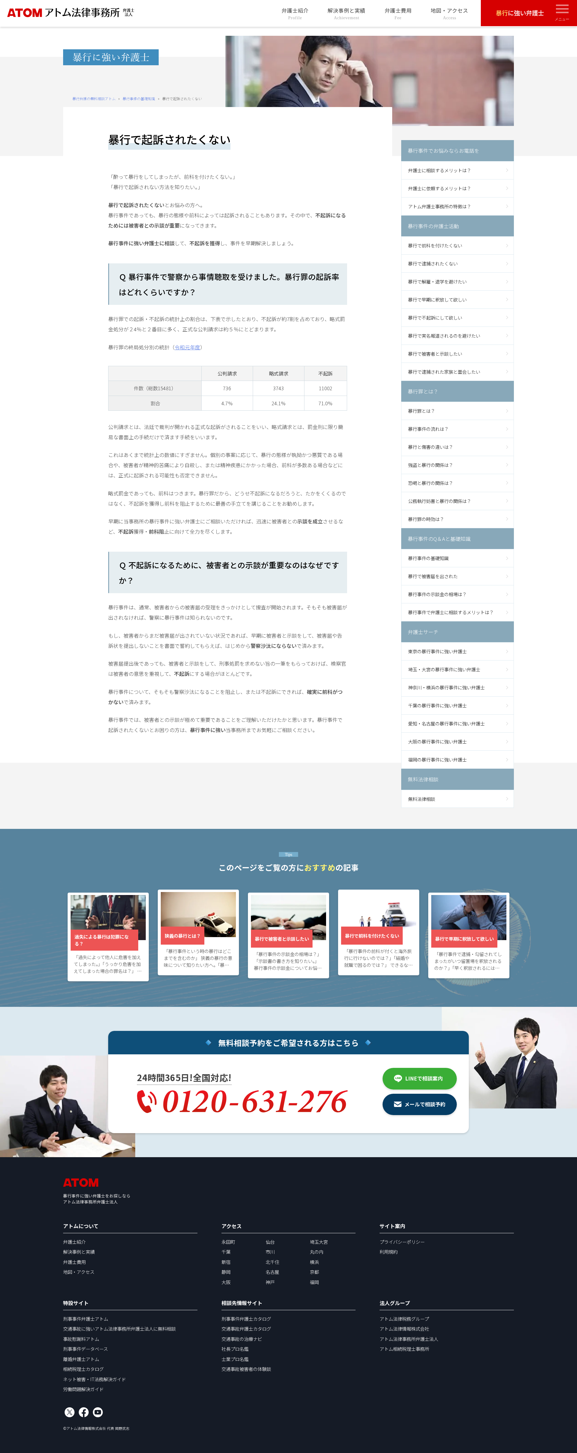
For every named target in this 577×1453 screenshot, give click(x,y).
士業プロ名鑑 (235, 1359)
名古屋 (272, 1271)
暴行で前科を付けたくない (435, 245)
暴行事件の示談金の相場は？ (437, 594)
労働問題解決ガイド (83, 1389)
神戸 (270, 1282)
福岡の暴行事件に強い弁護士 (437, 759)
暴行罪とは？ (421, 410)
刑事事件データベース (85, 1348)
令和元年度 (187, 347)
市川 (270, 1251)
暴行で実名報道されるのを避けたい (444, 335)
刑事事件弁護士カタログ (246, 1318)
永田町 (228, 1241)
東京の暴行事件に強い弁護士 (437, 651)
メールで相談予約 (425, 1104)
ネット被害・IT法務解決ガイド (94, 1379)
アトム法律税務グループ (404, 1318)
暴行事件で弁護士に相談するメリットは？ (451, 612)
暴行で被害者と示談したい (435, 353)
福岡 (314, 1282)
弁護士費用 (398, 13)
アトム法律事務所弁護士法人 (409, 1338)
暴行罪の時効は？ (426, 519)
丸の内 (316, 1251)
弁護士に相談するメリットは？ (439, 170)
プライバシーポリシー (402, 1241)
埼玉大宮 (319, 1241)
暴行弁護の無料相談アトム (94, 98)
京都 (314, 1271)
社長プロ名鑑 (235, 1348)
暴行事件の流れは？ (428, 428)
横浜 (314, 1261)
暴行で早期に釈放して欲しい (437, 299)
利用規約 (389, 1251)
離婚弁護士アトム (81, 1359)
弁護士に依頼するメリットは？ (439, 188)
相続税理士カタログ (83, 1369)
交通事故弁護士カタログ (246, 1328)
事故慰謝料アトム (81, 1338)
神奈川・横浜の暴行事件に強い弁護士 (446, 687)
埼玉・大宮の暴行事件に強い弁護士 (444, 669)
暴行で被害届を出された (433, 576)
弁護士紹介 (295, 13)
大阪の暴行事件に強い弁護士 (437, 741)
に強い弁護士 (520, 12)
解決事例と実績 (346, 13)
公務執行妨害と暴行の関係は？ (439, 501)
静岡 (225, 1271)
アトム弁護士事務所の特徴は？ (439, 206)
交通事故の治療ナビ (241, 1338)
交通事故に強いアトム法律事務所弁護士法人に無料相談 (119, 1328)
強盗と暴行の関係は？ (430, 464)
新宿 (225, 1261)
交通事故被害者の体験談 (246, 1369)
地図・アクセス (449, 13)
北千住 (272, 1261)
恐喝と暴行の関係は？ (430, 483)
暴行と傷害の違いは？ (430, 446)
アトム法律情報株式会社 (404, 1328)
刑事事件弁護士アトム (85, 1318)
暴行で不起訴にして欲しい (435, 317)
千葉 (225, 1251)
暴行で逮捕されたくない (433, 263)
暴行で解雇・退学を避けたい (437, 281)
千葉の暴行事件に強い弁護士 (437, 705)
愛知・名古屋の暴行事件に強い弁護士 (446, 723)
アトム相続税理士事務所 (404, 1348)
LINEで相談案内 (424, 1078)
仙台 (270, 1241)
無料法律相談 (421, 798)
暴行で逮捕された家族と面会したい (444, 371)
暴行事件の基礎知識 (139, 98)
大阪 (225, 1282)
